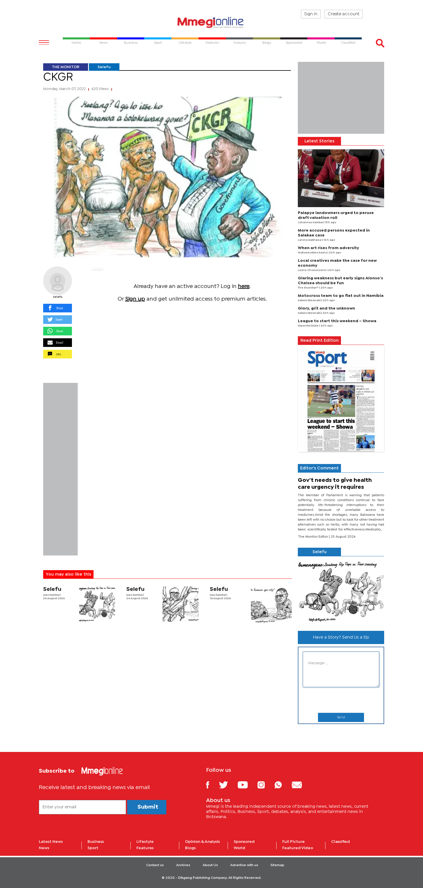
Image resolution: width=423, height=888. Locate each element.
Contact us (155, 865)
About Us (210, 865)
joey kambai (51, 595)
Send (341, 717)
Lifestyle (145, 841)
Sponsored (244, 841)
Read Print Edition (319, 340)
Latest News (51, 841)
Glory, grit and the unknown (326, 308)
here (243, 286)
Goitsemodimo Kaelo (312, 252)
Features (145, 848)
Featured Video (297, 848)
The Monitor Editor (313, 536)
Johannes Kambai (310, 222)
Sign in (310, 14)
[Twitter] (228, 784)
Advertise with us (244, 865)
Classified (340, 841)
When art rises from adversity (328, 248)
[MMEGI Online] (211, 22)
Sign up (135, 299)
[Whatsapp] (282, 784)
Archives (183, 865)
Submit (148, 807)
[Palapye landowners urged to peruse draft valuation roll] (341, 178)
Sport (92, 848)
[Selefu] (57, 280)
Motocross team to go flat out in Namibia (341, 295)
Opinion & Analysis (202, 841)
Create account (343, 14)
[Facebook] (212, 784)
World (239, 848)
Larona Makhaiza (310, 240)
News (44, 848)
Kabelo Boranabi (309, 300)
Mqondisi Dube (308, 325)
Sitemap (277, 865)
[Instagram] (265, 784)
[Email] (301, 784)
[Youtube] (247, 784)
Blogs (190, 848)
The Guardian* (308, 288)
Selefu (104, 67)
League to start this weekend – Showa (337, 321)
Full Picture (293, 841)
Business (95, 841)
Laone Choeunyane (312, 270)
